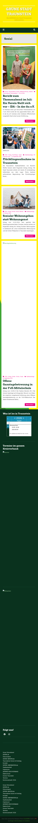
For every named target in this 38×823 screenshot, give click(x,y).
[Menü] (3, 29)
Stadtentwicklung (24, 91)
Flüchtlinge (15, 155)
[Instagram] (9, 734)
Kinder (13, 376)
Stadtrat (31, 91)
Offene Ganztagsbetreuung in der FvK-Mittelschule (18, 384)
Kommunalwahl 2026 (9, 780)
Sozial (17, 91)
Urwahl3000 (26, 818)
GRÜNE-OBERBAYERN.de (10, 765)
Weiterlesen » (30, 121)
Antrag (9, 155)
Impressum (6, 769)
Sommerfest (14, 425)
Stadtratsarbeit (7, 767)
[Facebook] (4, 734)
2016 (6, 211)
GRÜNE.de (6, 754)
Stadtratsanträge (29, 155)
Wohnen (21, 211)
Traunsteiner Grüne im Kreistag (12, 761)
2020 (6, 155)
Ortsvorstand (7, 757)
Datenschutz (6, 773)
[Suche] (34, 29)
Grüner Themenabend (10, 91)
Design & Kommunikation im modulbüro (20, 820)
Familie (13, 211)
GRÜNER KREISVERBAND (10, 771)
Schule (17, 376)
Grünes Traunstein (8, 776)
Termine (5, 778)
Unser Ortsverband (8, 752)
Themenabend (6, 93)
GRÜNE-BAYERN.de (8, 759)
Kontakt (5, 763)
